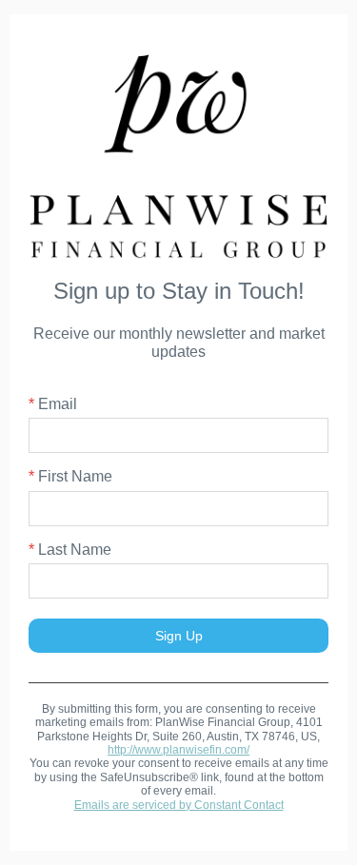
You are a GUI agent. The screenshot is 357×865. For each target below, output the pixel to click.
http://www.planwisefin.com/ (178, 750)
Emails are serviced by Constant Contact (179, 805)
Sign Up (179, 635)
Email (53, 404)
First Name (70, 476)
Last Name (70, 549)
